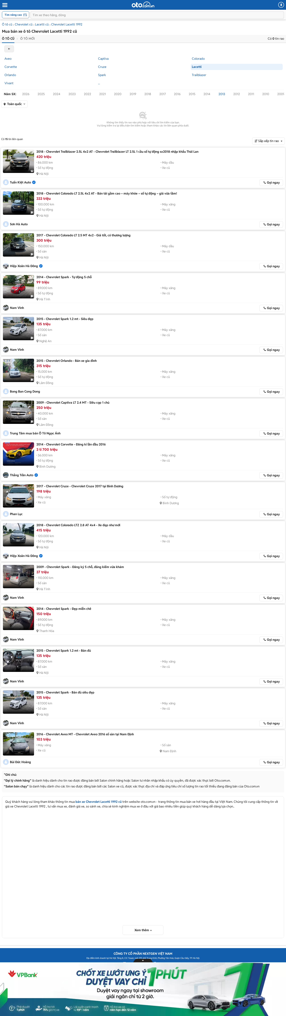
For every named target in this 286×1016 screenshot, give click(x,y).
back (9, 48)
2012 (236, 94)
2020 (117, 94)
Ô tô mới (27, 39)
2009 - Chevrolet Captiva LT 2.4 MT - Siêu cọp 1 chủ (72, 403)
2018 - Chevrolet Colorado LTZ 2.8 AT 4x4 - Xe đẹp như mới (78, 525)
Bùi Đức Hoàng (20, 762)
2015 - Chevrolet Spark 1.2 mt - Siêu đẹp (64, 319)
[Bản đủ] (18, 660)
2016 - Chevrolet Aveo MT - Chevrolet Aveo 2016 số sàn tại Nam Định (85, 734)
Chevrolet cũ (23, 24)
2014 (207, 94)
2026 (25, 94)
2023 (72, 94)
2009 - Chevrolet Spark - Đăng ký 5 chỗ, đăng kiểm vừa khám (80, 567)
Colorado (198, 59)
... (99, 83)
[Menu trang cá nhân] (281, 5)
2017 (162, 94)
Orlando (10, 75)
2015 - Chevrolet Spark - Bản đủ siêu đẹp (65, 692)
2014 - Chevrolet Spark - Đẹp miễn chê (63, 609)
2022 (87, 94)
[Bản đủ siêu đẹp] (18, 702)
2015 (192, 94)
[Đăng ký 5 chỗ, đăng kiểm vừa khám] (18, 576)
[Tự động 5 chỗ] (18, 286)
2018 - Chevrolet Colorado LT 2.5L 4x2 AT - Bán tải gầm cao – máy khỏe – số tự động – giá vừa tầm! (106, 193)
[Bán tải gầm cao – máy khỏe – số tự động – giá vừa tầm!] (18, 203)
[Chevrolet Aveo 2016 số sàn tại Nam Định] (18, 744)
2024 (56, 94)
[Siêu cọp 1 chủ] (18, 412)
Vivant (8, 83)
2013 (221, 94)
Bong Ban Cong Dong (25, 391)
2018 (147, 94)
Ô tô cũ (7, 24)
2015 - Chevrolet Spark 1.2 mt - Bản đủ (63, 651)
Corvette (10, 67)
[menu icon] (4, 5)
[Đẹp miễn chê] (18, 618)
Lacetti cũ (42, 24)
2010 (265, 94)
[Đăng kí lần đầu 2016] (18, 454)
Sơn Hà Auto (19, 224)
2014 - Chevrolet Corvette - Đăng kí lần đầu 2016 (71, 444)
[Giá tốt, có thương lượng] (18, 245)
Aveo (7, 59)
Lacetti (197, 67)
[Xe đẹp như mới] (18, 534)
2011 (251, 94)
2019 (133, 94)
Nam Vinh (17, 308)
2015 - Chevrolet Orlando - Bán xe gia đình (66, 361)
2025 (41, 94)
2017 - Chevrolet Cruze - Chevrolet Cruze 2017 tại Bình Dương (79, 486)
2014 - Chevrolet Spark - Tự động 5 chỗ (64, 277)
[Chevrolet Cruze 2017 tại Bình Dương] (18, 496)
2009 (281, 94)
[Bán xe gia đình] (18, 370)
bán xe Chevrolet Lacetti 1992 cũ (98, 802)
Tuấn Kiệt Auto (20, 182)
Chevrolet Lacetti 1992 (66, 24)
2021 (102, 94)
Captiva (103, 59)
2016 (177, 94)
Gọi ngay (273, 183)
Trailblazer (199, 75)
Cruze (102, 67)
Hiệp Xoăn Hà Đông (24, 266)
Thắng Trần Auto (21, 475)
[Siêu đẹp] (18, 328)
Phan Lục (16, 514)
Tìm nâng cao (13, 15)
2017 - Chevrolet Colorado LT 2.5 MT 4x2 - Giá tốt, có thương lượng (83, 235)
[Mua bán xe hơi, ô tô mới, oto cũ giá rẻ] (143, 4)
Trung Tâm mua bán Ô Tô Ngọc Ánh (35, 433)
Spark (102, 75)
